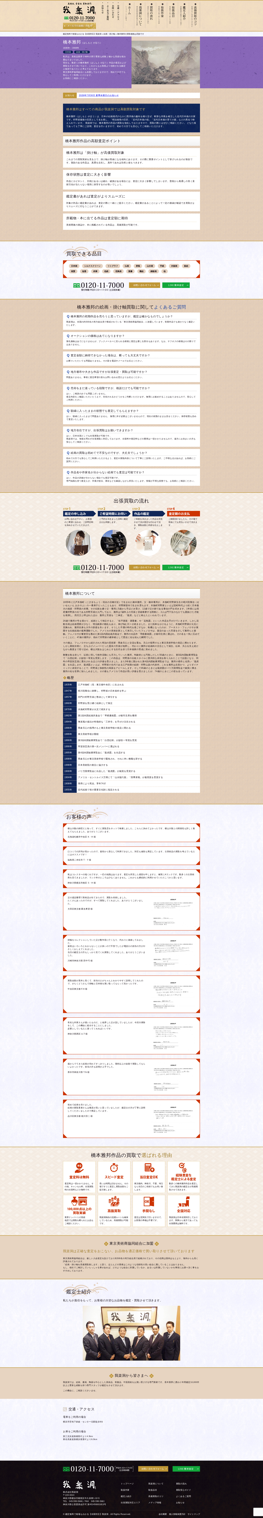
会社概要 (163, 1514)
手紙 (162, 266)
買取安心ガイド (183, 1490)
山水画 (150, 266)
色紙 (106, 271)
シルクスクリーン (92, 266)
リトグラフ (113, 266)
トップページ (127, 1483)
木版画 (174, 266)
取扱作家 (125, 1490)
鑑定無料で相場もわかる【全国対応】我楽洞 (82, 34)
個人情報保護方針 (177, 1514)
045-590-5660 (76, 1501)
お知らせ (180, 1502)
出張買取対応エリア (130, 1502)
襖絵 (141, 271)
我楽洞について (155, 1483)
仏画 (127, 266)
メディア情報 (154, 1502)
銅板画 (154, 271)
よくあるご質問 (183, 1496)
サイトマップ (194, 1514)
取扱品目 (152, 1490)
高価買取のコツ (155, 1496)
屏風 (138, 266)
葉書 (130, 271)
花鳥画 (118, 271)
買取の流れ (181, 1483)
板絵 (186, 266)
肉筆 (95, 271)
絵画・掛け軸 (109, 34)
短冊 (84, 271)
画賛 (73, 271)
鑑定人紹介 (126, 1496)
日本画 (68, 52)
